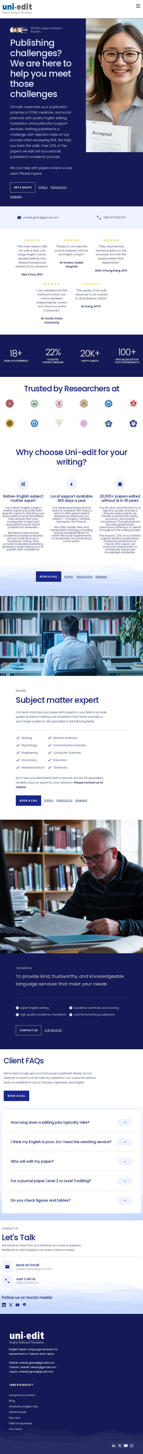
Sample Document (22, 1395)
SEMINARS (16, 196)
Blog (12, 1401)
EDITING (42, 187)
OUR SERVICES (53, 1030)
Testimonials (17, 1412)
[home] (17, 8)
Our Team (15, 1429)
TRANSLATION (58, 187)
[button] (138, 6)
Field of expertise (20, 1423)
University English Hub (23, 1406)
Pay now (14, 1418)
